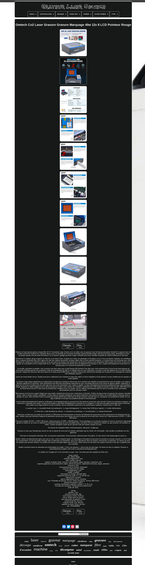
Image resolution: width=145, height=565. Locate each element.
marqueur (86, 545)
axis (125, 550)
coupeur (118, 550)
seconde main (73, 553)
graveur (54, 540)
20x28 (60, 546)
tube (56, 550)
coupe (26, 541)
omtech (50, 545)
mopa (90, 541)
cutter (74, 545)
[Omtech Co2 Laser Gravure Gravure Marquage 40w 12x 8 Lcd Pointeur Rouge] (73, 43)
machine (40, 549)
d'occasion (25, 549)
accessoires (87, 550)
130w (124, 545)
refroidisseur (82, 541)
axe (111, 550)
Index (73, 561)
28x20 (104, 546)
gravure (100, 540)
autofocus (37, 545)
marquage (69, 540)
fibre (98, 545)
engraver (43, 541)
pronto (51, 550)
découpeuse (118, 541)
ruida (111, 545)
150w (109, 541)
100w (104, 549)
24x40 (66, 546)
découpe (25, 545)
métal (79, 550)
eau (118, 545)
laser (35, 540)
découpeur (67, 549)
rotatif (96, 550)
